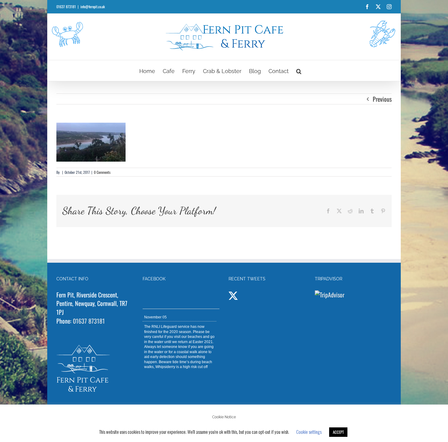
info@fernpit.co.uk (92, 6)
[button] (298, 70)
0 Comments (102, 172)
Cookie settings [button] (309, 431)
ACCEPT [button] (338, 432)
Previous (382, 98)
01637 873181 (89, 320)
